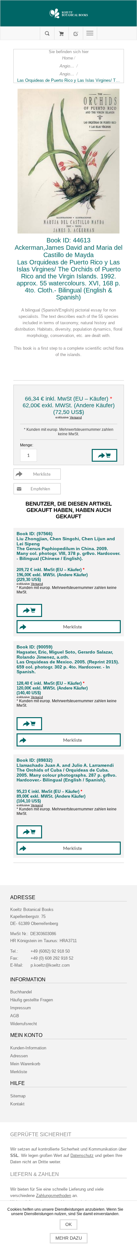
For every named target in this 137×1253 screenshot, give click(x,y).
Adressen (19, 1056)
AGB (14, 1015)
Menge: (26, 445)
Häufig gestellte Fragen (31, 1000)
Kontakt (17, 1104)
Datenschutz (82, 1155)
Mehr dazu (68, 1238)
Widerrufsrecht (23, 1023)
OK (68, 1224)
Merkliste (18, 1071)
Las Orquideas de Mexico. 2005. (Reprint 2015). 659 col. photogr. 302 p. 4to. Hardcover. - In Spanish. (68, 667)
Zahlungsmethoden (53, 1195)
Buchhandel (21, 992)
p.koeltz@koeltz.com (50, 965)
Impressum (20, 1007)
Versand (76, 417)
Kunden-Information (28, 1048)
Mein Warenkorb (61, 33)
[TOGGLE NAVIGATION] (90, 33)
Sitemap (17, 1096)
